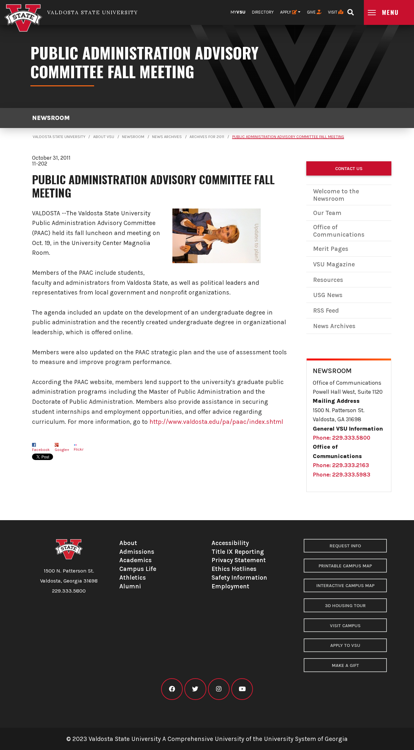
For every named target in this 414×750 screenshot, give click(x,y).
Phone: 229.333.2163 (341, 465)
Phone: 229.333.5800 (341, 437)
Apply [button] (286, 12)
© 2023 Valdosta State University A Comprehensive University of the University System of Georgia (207, 739)
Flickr (78, 449)
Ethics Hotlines (234, 569)
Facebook (41, 449)
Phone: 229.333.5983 (341, 474)
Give (312, 12)
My (238, 12)
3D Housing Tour (345, 605)
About (128, 543)
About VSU (103, 136)
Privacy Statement (239, 560)
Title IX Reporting (238, 552)
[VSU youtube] (242, 689)
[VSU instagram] (219, 689)
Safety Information (239, 577)
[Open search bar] (350, 10)
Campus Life (137, 569)
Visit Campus (345, 625)
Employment (230, 586)
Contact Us (349, 168)
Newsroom (51, 118)
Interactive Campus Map (345, 585)
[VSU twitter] (195, 689)
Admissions (136, 552)
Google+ (62, 449)
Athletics (132, 577)
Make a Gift (345, 665)
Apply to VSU (345, 645)
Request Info (345, 546)
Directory (263, 12)
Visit (333, 12)
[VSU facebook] (172, 689)
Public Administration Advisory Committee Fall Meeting (288, 136)
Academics (135, 560)
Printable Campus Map (345, 566)
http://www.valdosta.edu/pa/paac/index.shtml (216, 421)
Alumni (130, 586)
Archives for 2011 (207, 136)
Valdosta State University (59, 136)
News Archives (167, 136)
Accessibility (230, 543)
